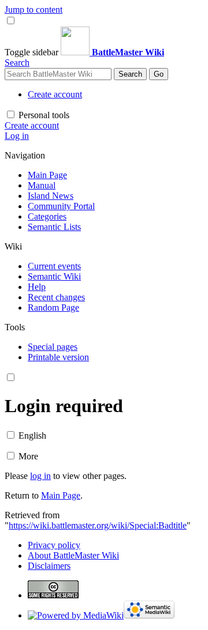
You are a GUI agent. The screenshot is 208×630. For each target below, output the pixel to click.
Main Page (60, 495)
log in (40, 476)
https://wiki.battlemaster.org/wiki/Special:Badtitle (98, 525)
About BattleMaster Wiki (73, 555)
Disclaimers (49, 566)
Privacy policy (54, 545)
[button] (33, 52)
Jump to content (33, 9)
